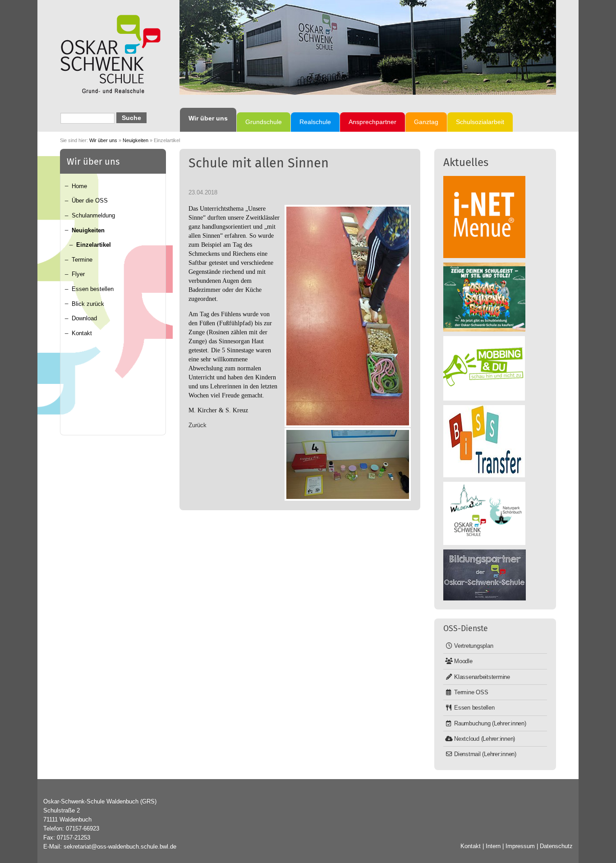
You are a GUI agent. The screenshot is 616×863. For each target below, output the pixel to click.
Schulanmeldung (93, 215)
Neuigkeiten (135, 140)
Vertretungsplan (473, 645)
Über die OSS (90, 200)
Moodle (463, 661)
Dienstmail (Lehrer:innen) (485, 754)
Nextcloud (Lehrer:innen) (484, 738)
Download (84, 318)
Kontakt (82, 333)
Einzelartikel (93, 244)
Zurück (197, 425)
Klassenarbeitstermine (482, 677)
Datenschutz (556, 846)
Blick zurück (88, 303)
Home (79, 186)
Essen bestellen (93, 289)
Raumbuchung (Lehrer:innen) (490, 723)
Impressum (520, 846)
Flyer (78, 274)
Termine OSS (471, 692)
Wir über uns (103, 140)
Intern (493, 846)
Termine (82, 259)
